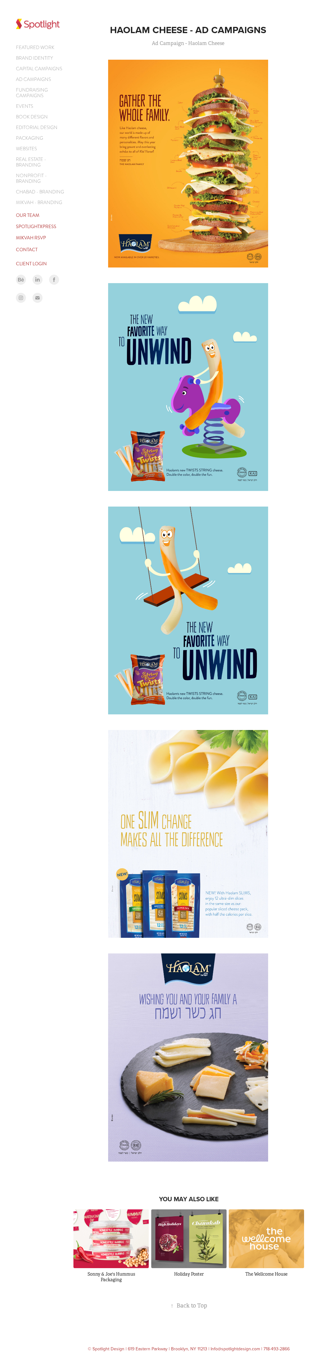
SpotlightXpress (36, 226)
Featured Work (35, 47)
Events (24, 106)
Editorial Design (37, 127)
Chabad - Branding (40, 192)
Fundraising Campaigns (32, 93)
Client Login (31, 263)
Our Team (27, 215)
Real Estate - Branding (31, 162)
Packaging (29, 138)
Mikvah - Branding (39, 202)
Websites (26, 149)
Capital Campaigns (39, 69)
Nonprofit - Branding (31, 178)
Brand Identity (34, 58)
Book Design (32, 117)
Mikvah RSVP (31, 237)
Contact (27, 249)
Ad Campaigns (33, 79)
